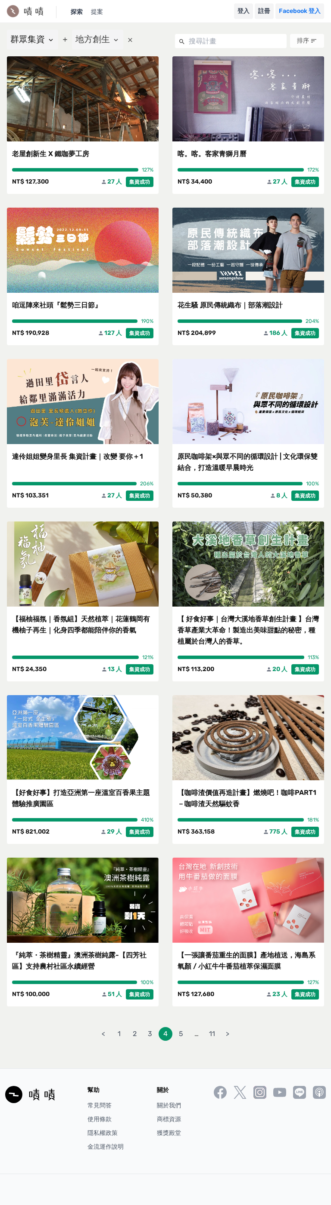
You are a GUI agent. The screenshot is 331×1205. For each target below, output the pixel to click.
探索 (77, 11)
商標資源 (169, 1119)
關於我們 (169, 1105)
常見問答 (99, 1105)
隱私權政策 (102, 1133)
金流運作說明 (105, 1146)
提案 (97, 11)
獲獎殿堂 (169, 1133)
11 (212, 1034)
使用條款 (99, 1119)
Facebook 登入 (300, 11)
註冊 (264, 11)
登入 (243, 11)
